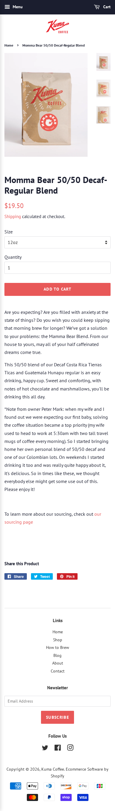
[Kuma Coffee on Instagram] (70, 748)
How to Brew (57, 647)
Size (8, 232)
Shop (57, 639)
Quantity (13, 257)
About (57, 663)
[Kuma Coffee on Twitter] (45, 748)
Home (8, 45)
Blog (57, 655)
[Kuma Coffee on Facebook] (57, 748)
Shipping (12, 216)
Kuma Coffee (52, 769)
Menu (17, 6)
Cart (106, 6)
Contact (58, 671)
